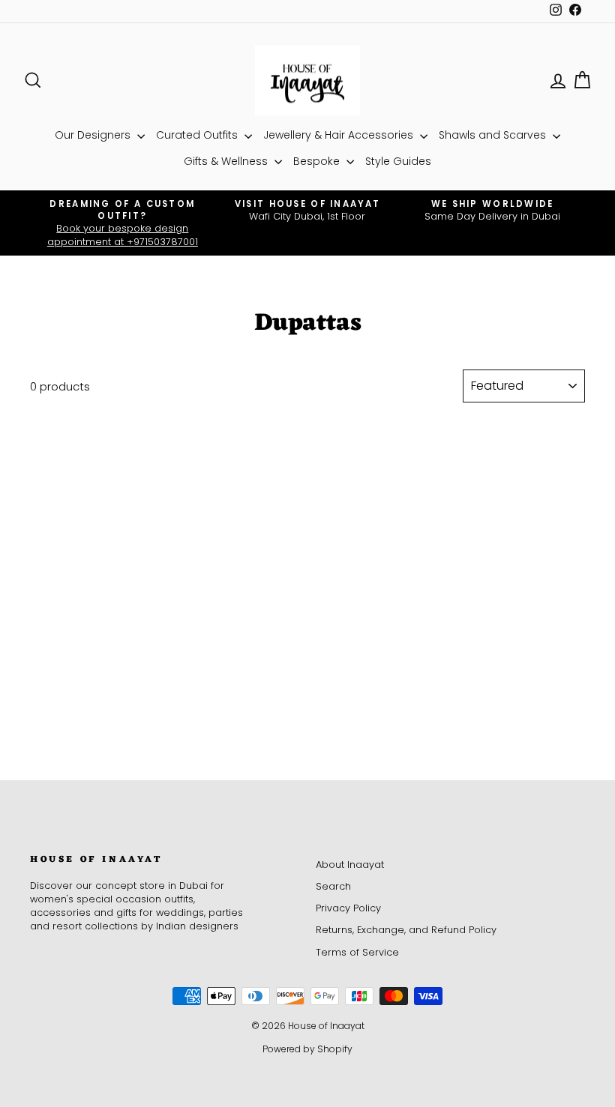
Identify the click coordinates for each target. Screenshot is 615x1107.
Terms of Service (357, 952)
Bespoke (318, 161)
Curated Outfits (198, 134)
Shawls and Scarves (494, 134)
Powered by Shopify (307, 1049)
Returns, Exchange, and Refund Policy (406, 929)
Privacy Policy (348, 908)
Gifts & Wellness (227, 161)
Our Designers (94, 134)
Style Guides (398, 161)
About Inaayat (350, 864)
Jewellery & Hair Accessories (339, 134)
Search (333, 886)
